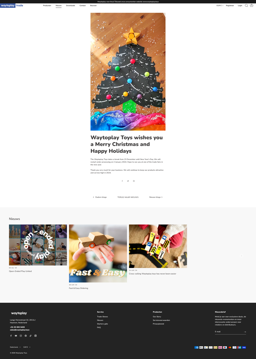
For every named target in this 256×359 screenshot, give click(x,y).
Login (240, 5)
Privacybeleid (158, 324)
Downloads (70, 5)
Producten (47, 5)
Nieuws (59, 5)
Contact (83, 5)
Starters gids (102, 324)
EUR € (219, 5)
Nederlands (14, 347)
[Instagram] (21, 335)
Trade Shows (102, 316)
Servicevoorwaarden (161, 320)
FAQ (99, 327)
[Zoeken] (246, 5)
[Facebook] (11, 335)
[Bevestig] (245, 332)
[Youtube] (16, 335)
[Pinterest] (26, 335)
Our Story (157, 316)
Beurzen (93, 5)
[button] (14, 256)
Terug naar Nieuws (128, 197)
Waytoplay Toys (21, 353)
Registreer (230, 5)
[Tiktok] (31, 335)
